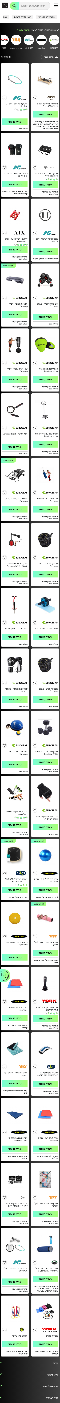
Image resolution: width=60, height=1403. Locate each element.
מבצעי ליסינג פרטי (46, 16)
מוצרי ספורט (37, 30)
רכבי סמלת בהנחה (22, 16)
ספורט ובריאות (52, 30)
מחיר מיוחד (45, 114)
